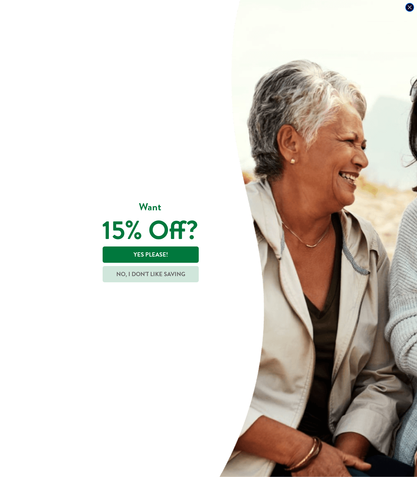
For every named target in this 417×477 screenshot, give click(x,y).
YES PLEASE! (151, 254)
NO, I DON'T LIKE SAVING (150, 274)
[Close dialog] (410, 7)
